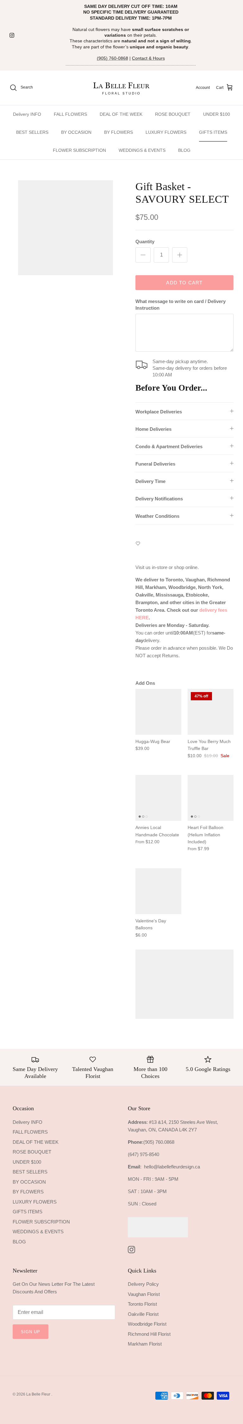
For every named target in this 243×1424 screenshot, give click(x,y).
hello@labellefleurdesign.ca (172, 1166)
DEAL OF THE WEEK (121, 114)
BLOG (184, 150)
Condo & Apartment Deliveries (168, 446)
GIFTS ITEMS (213, 132)
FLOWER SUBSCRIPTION (79, 150)
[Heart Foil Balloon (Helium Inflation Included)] (211, 798)
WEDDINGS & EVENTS (142, 150)
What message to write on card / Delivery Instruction (180, 305)
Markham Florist (145, 1344)
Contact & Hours (148, 58)
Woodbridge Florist (147, 1324)
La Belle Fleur (38, 1394)
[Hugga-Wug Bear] (158, 712)
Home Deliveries (153, 429)
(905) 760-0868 (112, 58)
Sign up (30, 1331)
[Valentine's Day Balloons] (158, 891)
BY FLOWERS (118, 132)
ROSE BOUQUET (172, 114)
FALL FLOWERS (70, 114)
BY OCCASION (76, 132)
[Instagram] (11, 35)
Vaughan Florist (144, 1294)
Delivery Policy (143, 1284)
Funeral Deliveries (155, 464)
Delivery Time (150, 481)
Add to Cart (184, 282)
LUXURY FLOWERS (166, 132)
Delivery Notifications (159, 498)
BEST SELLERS (32, 132)
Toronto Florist (142, 1304)
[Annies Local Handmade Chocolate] (158, 798)
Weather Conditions (157, 516)
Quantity (144, 241)
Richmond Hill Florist (149, 1334)
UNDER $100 (216, 114)
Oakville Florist (143, 1314)
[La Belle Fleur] (121, 88)
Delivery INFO (27, 114)
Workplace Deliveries (158, 411)
